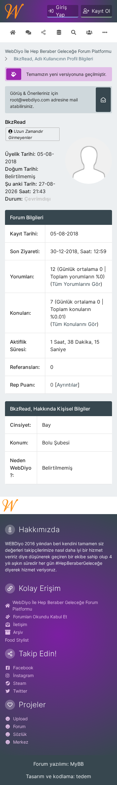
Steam (19, 683)
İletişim (20, 624)
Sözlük (20, 734)
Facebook (23, 667)
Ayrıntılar (67, 385)
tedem (83, 776)
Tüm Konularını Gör (74, 324)
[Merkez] (13, 32)
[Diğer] (104, 32)
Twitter (20, 691)
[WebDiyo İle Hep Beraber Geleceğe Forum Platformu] (14, 11)
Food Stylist (17, 640)
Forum (19, 726)
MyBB (77, 764)
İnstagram (23, 675)
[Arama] (73, 32)
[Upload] (44, 32)
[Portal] (59, 32)
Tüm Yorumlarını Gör (76, 284)
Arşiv (18, 632)
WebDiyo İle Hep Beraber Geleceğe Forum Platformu (58, 51)
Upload (20, 718)
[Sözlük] (28, 32)
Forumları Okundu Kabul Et (40, 616)
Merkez (20, 742)
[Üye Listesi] (89, 32)
